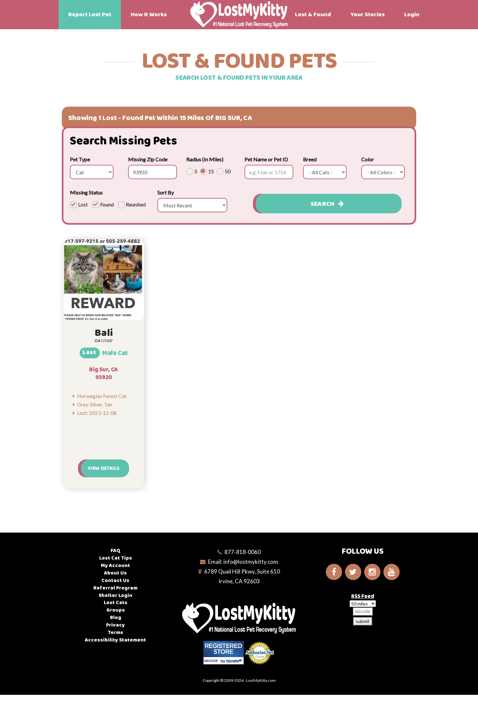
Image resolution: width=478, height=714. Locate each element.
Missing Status (86, 192)
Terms (115, 632)
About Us (115, 573)
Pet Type (80, 159)
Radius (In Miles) (204, 159)
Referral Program (115, 588)
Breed (310, 159)
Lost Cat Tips (115, 558)
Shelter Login (115, 595)
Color (367, 159)
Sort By (165, 192)
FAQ (115, 551)
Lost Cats (115, 603)
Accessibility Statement (115, 640)
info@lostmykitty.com (250, 561)
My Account (115, 566)
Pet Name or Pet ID (266, 159)
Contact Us (115, 580)
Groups (115, 610)
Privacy (115, 625)
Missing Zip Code (147, 159)
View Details (103, 468)
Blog (115, 618)
